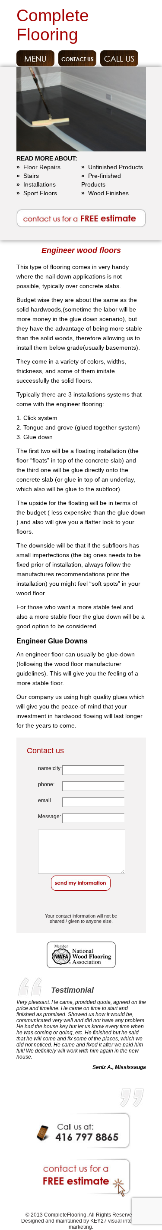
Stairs (27, 175)
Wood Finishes (105, 193)
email (44, 800)
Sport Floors (36, 193)
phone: (46, 784)
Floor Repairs (38, 167)
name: (45, 768)
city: (57, 768)
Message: (49, 816)
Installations (36, 184)
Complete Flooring (52, 25)
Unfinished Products (112, 167)
